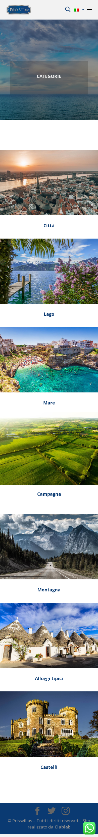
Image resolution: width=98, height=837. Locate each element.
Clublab (63, 827)
